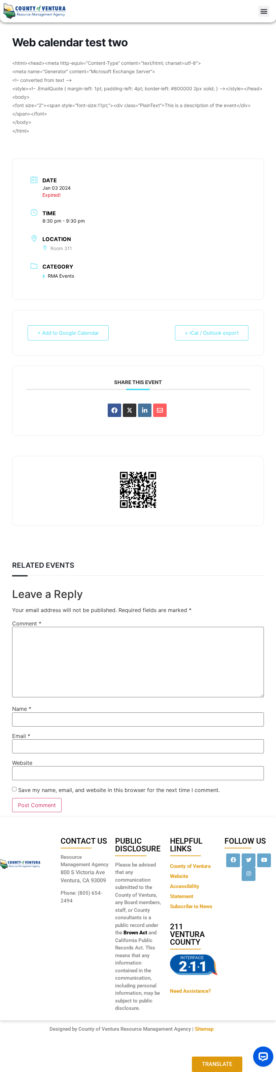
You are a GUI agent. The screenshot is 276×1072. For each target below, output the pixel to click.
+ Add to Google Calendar (68, 333)
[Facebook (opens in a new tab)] (233, 860)
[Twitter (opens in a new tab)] (248, 860)
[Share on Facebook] (114, 410)
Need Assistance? (190, 991)
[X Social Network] (129, 410)
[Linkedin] (144, 410)
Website (22, 762)
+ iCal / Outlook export (212, 333)
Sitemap (204, 1029)
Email (21, 736)
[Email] (160, 410)
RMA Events (61, 276)
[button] (263, 11)
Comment (26, 623)
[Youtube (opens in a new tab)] (264, 860)
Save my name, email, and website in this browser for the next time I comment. (119, 790)
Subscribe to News (191, 906)
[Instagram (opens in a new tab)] (248, 874)
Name (21, 708)
